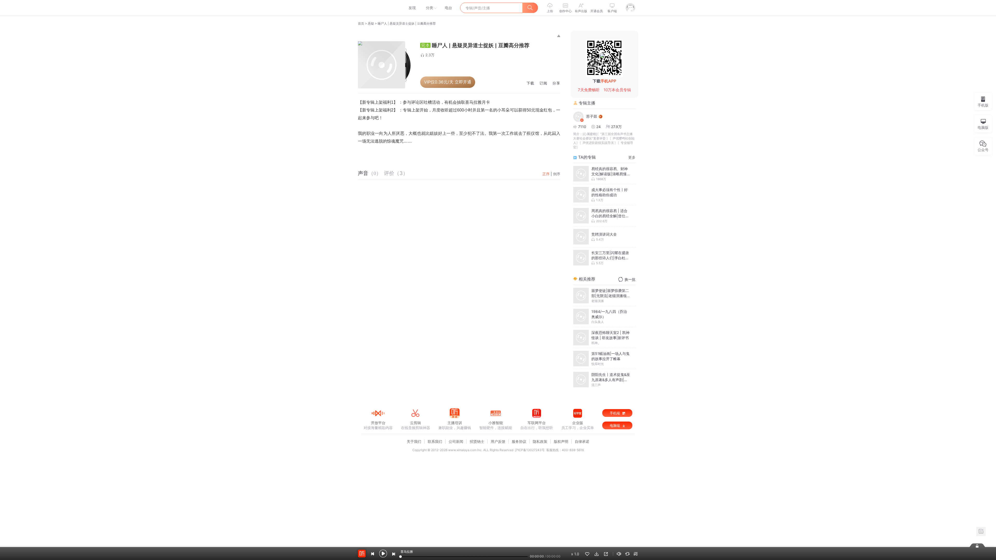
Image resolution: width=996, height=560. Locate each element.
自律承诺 (582, 441)
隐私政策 (540, 441)
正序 (546, 174)
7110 (582, 126)
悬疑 (371, 23)
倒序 (556, 174)
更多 (631, 157)
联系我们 (435, 441)
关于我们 (414, 441)
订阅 (543, 83)
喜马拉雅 (378, 8)
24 (598, 126)
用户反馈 (498, 441)
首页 (361, 23)
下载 (530, 83)
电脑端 (615, 425)
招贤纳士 (477, 441)
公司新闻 (456, 441)
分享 (556, 83)
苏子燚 (591, 116)
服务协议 (519, 441)
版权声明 (561, 441)
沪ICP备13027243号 (530, 450)
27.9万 (616, 126)
